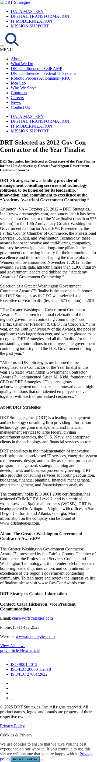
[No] (42, 760)
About (16, 59)
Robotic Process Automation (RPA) (41, 78)
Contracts (19, 92)
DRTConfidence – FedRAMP (36, 68)
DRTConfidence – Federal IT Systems (43, 73)
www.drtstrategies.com (35, 636)
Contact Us (20, 107)
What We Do (22, 63)
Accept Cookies (25, 759)
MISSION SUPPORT (30, 26)
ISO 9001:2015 (24, 664)
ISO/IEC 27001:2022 (29, 674)
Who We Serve (24, 88)
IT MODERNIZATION (31, 21)
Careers (17, 97)
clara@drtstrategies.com (32, 618)
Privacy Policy (12, 726)
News (16, 102)
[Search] (12, 45)
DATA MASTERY (27, 11)
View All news (12, 645)
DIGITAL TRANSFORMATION (40, 16)
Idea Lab (18, 83)
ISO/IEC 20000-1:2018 (31, 669)
